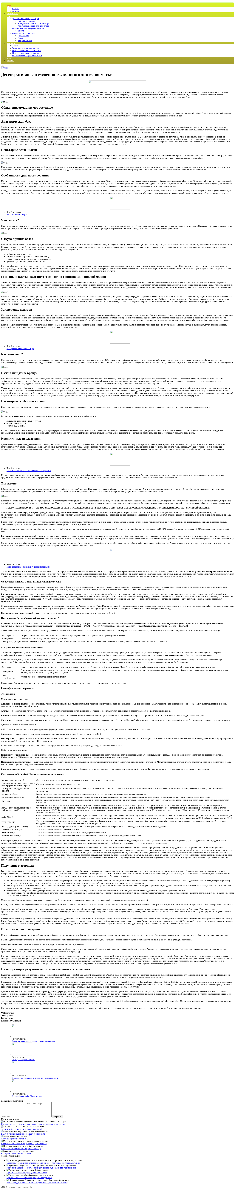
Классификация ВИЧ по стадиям (27, 1096)
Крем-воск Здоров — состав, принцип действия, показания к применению (41, 1168)
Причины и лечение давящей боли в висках (27, 1173)
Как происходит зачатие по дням (16, 1153)
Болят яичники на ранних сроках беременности (23, 1134)
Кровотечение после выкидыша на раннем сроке (24, 1143)
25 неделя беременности (23, 1059)
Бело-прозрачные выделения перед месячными (28, 567)
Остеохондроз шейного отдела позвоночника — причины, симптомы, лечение (43, 1163)
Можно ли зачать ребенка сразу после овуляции (29, 470)
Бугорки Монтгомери (17, 214)
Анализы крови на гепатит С (14, 1139)
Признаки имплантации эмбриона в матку (21, 1148)
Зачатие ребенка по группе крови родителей (21, 1129)
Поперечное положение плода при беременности (35, 1078)
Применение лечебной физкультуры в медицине (29, 1177)
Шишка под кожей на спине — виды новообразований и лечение (37, 1182)
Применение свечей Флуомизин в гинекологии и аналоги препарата (33, 1124)
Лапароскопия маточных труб (20, 348)
